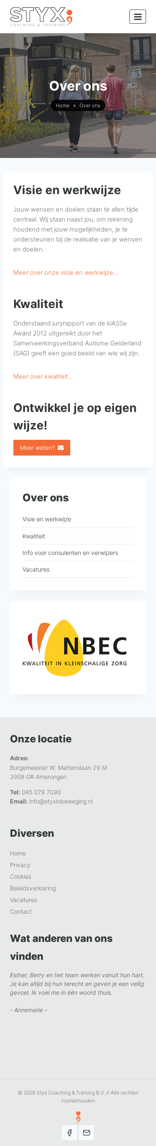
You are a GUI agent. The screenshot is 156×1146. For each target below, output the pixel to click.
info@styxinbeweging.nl (61, 801)
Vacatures (36, 569)
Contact (21, 911)
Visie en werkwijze (46, 518)
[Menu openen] (137, 17)
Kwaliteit (33, 536)
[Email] (86, 1132)
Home (62, 105)
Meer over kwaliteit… (43, 376)
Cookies (20, 876)
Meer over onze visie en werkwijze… (65, 272)
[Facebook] (69, 1132)
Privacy (20, 864)
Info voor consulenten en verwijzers (70, 552)
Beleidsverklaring (33, 888)
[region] (78, 1019)
